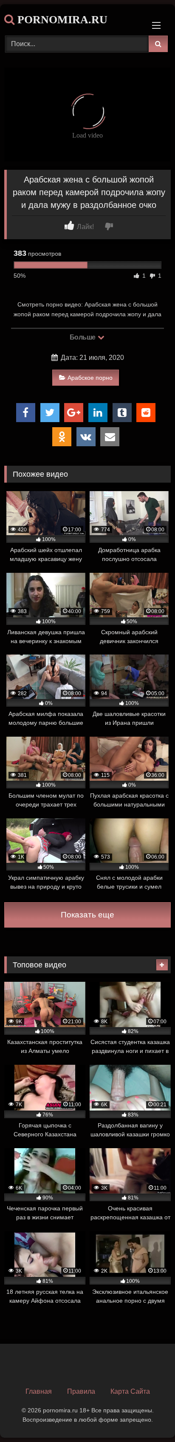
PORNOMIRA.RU (60, 20)
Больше (83, 337)
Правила (81, 1391)
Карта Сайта (130, 1391)
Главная (38, 1391)
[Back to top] (148, 1417)
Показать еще (87, 914)
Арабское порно (90, 377)
